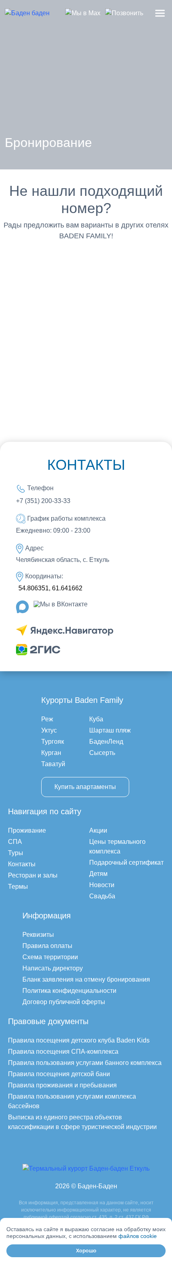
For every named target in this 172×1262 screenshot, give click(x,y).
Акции (98, 830)
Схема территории (50, 957)
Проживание (27, 830)
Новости (101, 885)
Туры (15, 852)
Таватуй (53, 764)
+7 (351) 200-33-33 (43, 500)
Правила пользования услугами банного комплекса (85, 1062)
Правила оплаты (47, 945)
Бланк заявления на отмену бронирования (86, 979)
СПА (15, 841)
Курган (51, 752)
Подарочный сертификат (126, 862)
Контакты (22, 864)
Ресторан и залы (33, 875)
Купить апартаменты (85, 786)
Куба (96, 719)
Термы (18, 886)
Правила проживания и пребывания (62, 1085)
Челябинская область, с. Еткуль (62, 559)
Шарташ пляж (110, 730)
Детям (98, 873)
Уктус (49, 730)
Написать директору (52, 968)
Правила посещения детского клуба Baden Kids (79, 1040)
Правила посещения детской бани (59, 1074)
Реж (47, 719)
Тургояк (52, 741)
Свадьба (102, 896)
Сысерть (102, 752)
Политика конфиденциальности (69, 990)
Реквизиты (38, 934)
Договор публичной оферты (63, 1001)
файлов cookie (137, 1236)
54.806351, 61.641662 (50, 588)
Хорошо (86, 1251)
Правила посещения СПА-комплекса (63, 1051)
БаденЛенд (106, 741)
